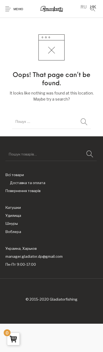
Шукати (90, 154)
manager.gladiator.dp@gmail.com (34, 256)
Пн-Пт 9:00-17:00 (20, 264)
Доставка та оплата (27, 183)
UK (93, 7)
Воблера (13, 231)
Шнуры (11, 223)
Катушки (13, 207)
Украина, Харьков (21, 248)
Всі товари (14, 175)
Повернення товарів (22, 191)
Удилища (13, 215)
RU (83, 7)
